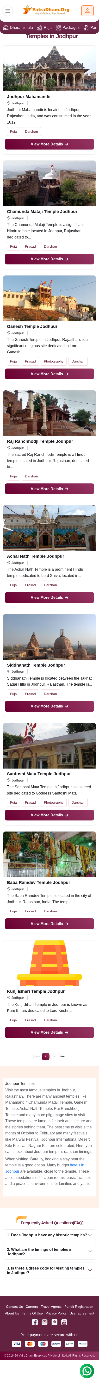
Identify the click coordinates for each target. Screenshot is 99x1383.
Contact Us (14, 1306)
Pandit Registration (78, 1306)
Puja (48, 27)
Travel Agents (51, 1306)
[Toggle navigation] (7, 11)
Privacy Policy (56, 1313)
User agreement (81, 1313)
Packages (71, 27)
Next (62, 1056)
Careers (32, 1306)
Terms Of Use (32, 1313)
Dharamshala (21, 27)
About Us (12, 1313)
